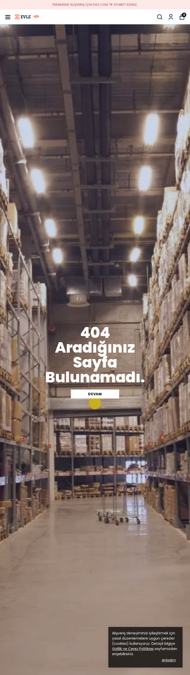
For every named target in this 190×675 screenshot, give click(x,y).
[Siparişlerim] (171, 17)
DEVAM (95, 394)
